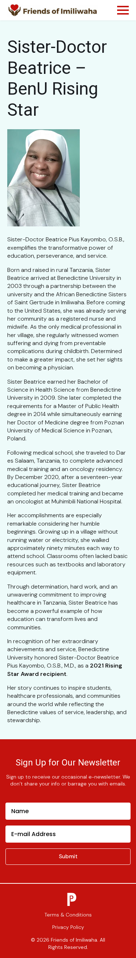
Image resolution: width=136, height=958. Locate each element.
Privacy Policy (68, 927)
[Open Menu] (123, 10)
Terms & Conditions (68, 914)
